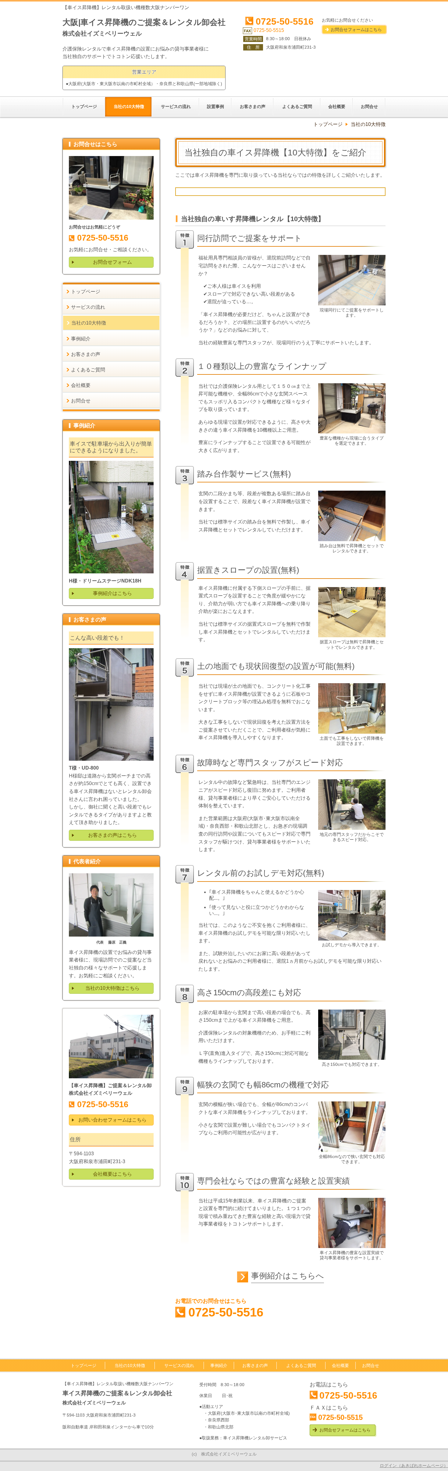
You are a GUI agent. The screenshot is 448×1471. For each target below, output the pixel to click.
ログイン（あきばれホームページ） (414, 1465)
